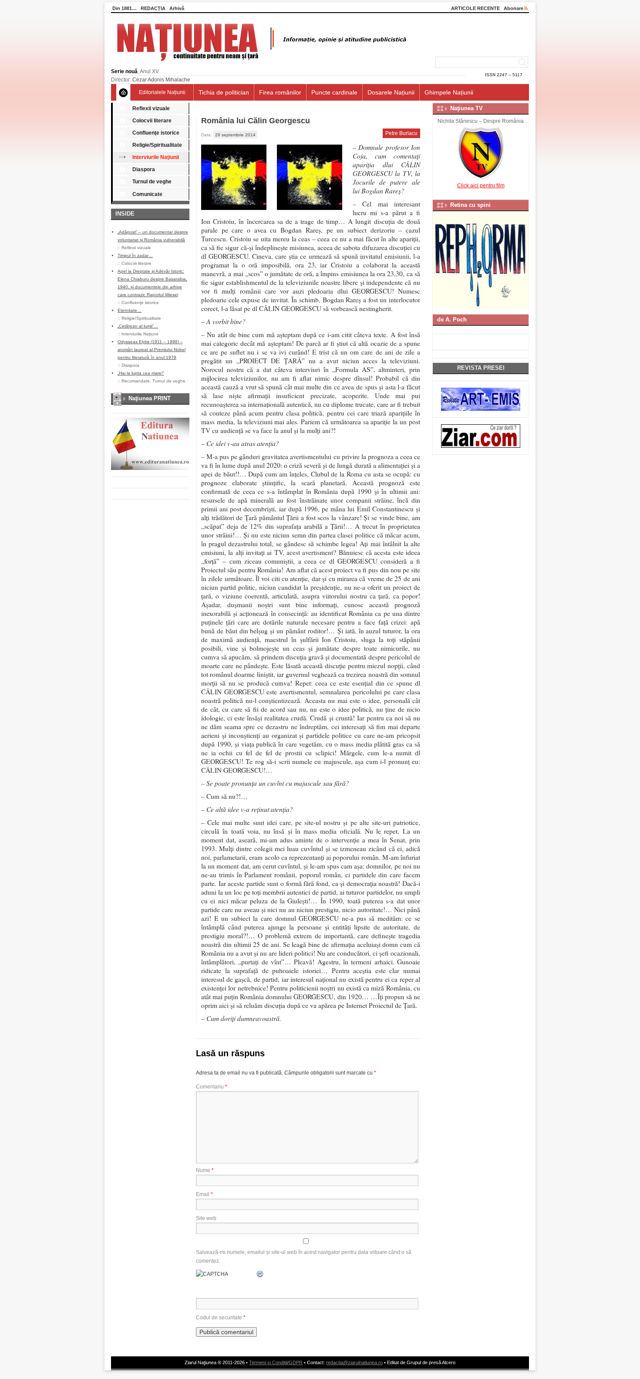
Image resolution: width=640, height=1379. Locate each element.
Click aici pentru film (481, 186)
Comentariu (211, 1087)
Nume (205, 1170)
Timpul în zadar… (135, 255)
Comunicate (147, 194)
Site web (206, 1218)
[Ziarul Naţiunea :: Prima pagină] (260, 64)
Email (204, 1194)
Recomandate (135, 381)
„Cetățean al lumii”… (138, 326)
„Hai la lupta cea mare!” (141, 373)
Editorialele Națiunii (162, 92)
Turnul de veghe (152, 182)
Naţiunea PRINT (149, 398)
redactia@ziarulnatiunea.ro (354, 1362)
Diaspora (143, 169)
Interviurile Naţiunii (155, 157)
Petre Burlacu (401, 133)
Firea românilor (280, 92)
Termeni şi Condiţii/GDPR (276, 1362)
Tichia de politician (224, 92)
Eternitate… (129, 310)
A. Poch (456, 319)
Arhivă (176, 8)
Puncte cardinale (334, 92)
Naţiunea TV (466, 108)
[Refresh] (260, 1274)
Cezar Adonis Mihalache (161, 80)
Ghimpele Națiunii (448, 92)
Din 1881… (124, 8)
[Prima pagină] (123, 92)
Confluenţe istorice (155, 133)
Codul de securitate (219, 1318)
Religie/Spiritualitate (157, 145)
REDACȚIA (153, 8)
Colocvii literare (152, 121)
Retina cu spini (470, 205)
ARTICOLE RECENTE (475, 8)
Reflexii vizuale (151, 108)
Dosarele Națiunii (390, 92)
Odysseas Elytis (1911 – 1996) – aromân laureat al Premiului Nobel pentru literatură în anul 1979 (151, 349)
